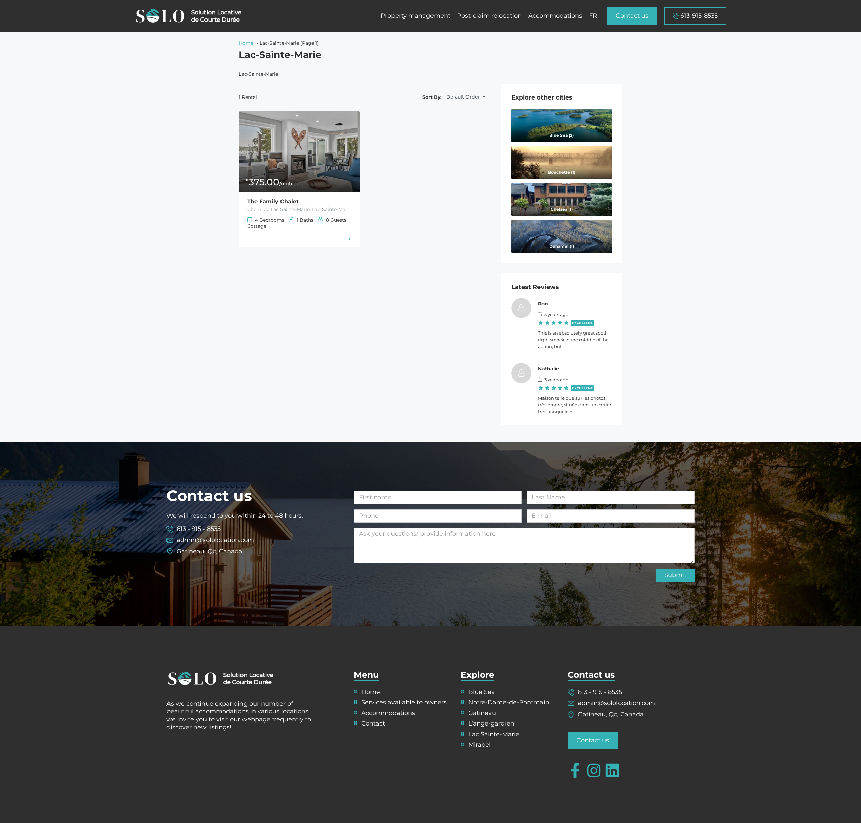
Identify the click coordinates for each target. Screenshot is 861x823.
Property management (415, 15)
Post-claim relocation (489, 15)
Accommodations (555, 15)
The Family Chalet (273, 201)
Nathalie (548, 369)
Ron (543, 304)
